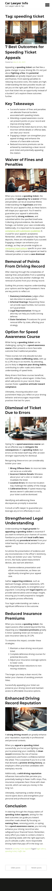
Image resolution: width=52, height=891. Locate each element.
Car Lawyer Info (16, 3)
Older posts (15, 868)
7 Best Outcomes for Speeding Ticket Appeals (24, 52)
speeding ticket (11, 851)
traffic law (21, 851)
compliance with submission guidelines (22, 231)
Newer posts (36, 868)
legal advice (41, 849)
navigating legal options (16, 248)
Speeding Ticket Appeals (22, 849)
